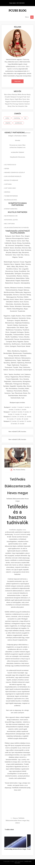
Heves (24, 99)
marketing (17, 118)
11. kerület (16, 414)
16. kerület (10, 419)
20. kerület (20, 421)
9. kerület (26, 412)
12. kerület (23, 414)
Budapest (14, 97)
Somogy (15, 104)
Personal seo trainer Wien (17, 145)
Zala (26, 106)
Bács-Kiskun (8, 94)
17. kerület (17, 419)
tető (20, 539)
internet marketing (10, 209)
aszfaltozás (18, 123)
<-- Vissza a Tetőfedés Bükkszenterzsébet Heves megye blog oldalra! (17, 820)
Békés (20, 94)
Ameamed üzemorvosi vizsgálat (14, 172)
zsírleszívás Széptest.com (17, 147)
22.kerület (14, 423)
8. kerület (19, 412)
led (25, 118)
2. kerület (20, 407)
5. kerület (17, 409)
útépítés (7, 123)
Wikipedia (7, 192)
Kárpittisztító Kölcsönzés (17, 157)
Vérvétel (17, 140)
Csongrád (20, 97)
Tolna (13, 106)
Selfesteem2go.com (10, 216)
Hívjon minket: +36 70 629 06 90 (16, 3)
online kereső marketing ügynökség (16, 227)
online (7, 118)
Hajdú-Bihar (18, 99)
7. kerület (13, 412)
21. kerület (27, 421)
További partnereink (11, 196)
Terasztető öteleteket (20, 534)
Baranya (15, 94)
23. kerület (21, 423)
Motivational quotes (11, 219)
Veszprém (21, 106)
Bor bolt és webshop (11, 180)
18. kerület (25, 419)
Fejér (25, 97)
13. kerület (13, 416)
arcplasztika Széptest (17, 152)
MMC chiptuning (9, 223)
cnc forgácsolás (10, 164)
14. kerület (20, 416)
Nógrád (7, 104)
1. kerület (13, 407)
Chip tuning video (10, 188)
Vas (16, 106)
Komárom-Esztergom (23, 101)
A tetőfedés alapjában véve (17, 529)
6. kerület (23, 409)
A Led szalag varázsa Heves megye (15, 849)
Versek (6, 168)
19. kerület (13, 421)
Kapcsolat (17, 81)
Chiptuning (8, 184)
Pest (11, 104)
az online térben (20, 66)
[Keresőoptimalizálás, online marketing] (17, 11)
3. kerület (26, 407)
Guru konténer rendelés (12, 176)
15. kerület (27, 416)
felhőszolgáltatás (10, 200)
